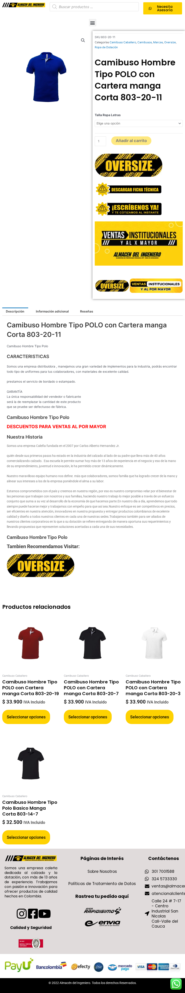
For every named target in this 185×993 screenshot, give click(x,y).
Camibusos (144, 42)
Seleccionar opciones (26, 717)
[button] (92, 22)
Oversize (170, 42)
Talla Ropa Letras (108, 115)
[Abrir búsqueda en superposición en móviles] (94, 6)
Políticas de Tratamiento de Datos (102, 883)
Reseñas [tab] (86, 311)
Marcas (158, 42)
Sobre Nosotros (102, 871)
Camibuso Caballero (123, 42)
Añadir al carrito (131, 140)
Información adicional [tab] (52, 311)
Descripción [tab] (15, 311)
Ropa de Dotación (106, 47)
